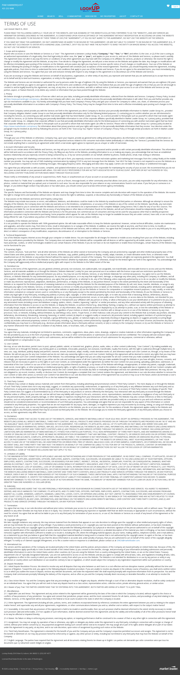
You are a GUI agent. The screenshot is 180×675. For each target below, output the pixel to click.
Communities (74, 16)
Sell (61, 16)
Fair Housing (49, 669)
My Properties (107, 16)
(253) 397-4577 (45, 653)
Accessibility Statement (68, 669)
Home (40, 16)
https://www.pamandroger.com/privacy (22, 99)
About (122, 16)
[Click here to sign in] (168, 6)
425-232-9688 (8, 8)
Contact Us (136, 16)
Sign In (175, 6)
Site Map (82, 669)
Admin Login (92, 669)
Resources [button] (90, 16)
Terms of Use (26, 669)
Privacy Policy (38, 669)
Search (51, 16)
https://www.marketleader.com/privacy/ (21, 126)
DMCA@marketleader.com (128, 540)
